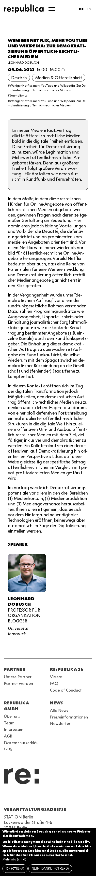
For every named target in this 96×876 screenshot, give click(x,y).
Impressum (13, 729)
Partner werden (18, 683)
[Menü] (52, 9)
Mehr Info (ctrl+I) (14, 859)
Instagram (16, 797)
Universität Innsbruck (18, 631)
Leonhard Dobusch (23, 62)
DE (81, 9)
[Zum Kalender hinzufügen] (63, 69)
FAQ (54, 683)
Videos (56, 676)
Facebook (69, 797)
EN (89, 9)
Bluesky (25, 797)
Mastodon (33, 797)
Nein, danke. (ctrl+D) (50, 868)
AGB (8, 736)
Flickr (51, 797)
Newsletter (60, 723)
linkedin (42, 797)
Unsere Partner (18, 676)
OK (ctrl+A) (15, 868)
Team (9, 722)
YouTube (7, 797)
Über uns (12, 716)
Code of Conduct (66, 690)
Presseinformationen (69, 717)
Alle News (59, 710)
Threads (60, 797)
